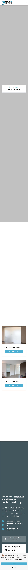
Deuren (17, 87)
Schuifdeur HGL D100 (12, 348)
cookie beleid (18, 559)
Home (11, 87)
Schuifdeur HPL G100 (12, 382)
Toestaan (14, 563)
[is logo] (6, 3)
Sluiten (14, 567)
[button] (26, 3)
